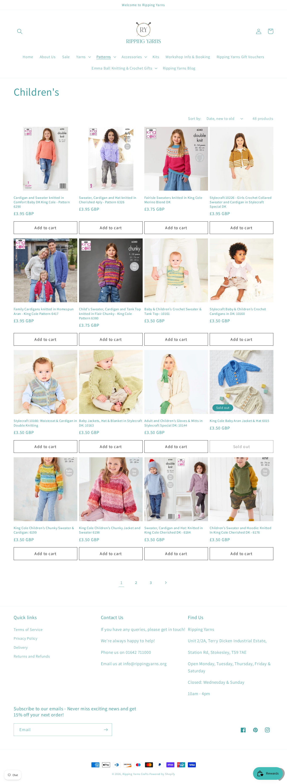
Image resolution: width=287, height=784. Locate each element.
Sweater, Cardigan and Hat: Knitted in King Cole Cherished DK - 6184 (173, 530)
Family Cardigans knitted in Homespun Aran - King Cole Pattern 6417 (44, 311)
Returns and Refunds (32, 656)
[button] (20, 31)
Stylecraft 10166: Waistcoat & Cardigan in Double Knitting (45, 423)
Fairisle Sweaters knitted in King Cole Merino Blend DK (173, 199)
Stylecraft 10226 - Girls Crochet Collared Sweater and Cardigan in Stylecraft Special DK (241, 202)
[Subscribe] (106, 729)
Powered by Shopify (162, 774)
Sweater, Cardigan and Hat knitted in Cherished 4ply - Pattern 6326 (107, 199)
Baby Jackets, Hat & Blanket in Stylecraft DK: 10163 (110, 423)
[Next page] (166, 583)
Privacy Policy (25, 638)
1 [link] (121, 582)
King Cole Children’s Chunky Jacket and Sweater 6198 (110, 530)
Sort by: (194, 118)
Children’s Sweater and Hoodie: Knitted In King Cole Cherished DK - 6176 (240, 530)
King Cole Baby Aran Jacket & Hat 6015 (239, 421)
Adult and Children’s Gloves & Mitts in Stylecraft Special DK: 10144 (173, 423)
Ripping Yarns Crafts (135, 774)
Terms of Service (28, 629)
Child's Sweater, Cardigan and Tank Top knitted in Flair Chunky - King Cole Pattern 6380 (110, 313)
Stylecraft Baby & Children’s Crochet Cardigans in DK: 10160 (238, 311)
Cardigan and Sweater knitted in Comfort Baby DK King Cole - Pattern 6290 (42, 202)
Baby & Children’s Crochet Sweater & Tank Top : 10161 (172, 311)
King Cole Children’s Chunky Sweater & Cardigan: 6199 (44, 530)
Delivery (21, 647)
